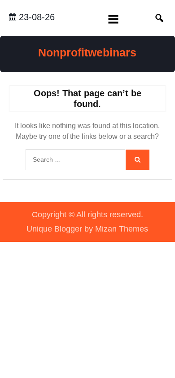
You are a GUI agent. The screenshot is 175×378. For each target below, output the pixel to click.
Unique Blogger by (87, 228)
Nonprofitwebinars (87, 52)
